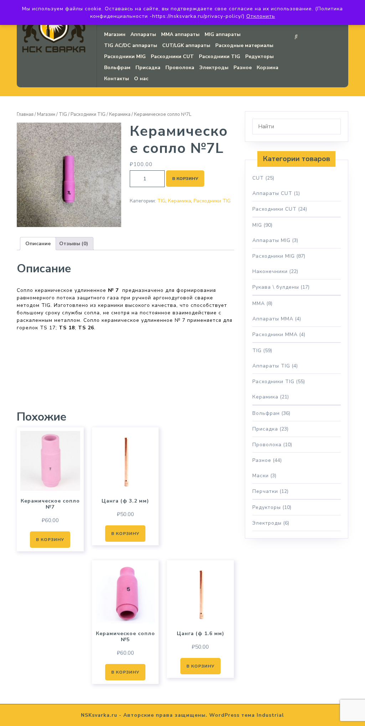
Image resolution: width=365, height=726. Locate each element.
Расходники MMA (275, 334)
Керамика (119, 114)
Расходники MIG (125, 56)
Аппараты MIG (271, 240)
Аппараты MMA (272, 318)
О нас (141, 78)
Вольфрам (117, 67)
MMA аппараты (180, 34)
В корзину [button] (50, 539)
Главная (25, 114)
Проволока (179, 67)
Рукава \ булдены (275, 287)
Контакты (116, 78)
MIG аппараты (223, 34)
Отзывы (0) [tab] (73, 243)
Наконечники (270, 271)
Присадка (147, 67)
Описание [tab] (38, 243)
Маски (260, 475)
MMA (258, 303)
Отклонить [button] (260, 16)
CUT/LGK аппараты (186, 45)
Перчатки (265, 491)
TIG (63, 114)
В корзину (185, 178)
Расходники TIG (219, 56)
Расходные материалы (244, 45)
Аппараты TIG (271, 365)
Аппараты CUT (272, 193)
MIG (257, 225)
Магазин (114, 34)
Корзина (267, 67)
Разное (242, 67)
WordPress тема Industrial (246, 715)
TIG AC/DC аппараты (130, 45)
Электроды (213, 67)
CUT (258, 178)
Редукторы (259, 56)
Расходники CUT (172, 56)
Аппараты (143, 34)
